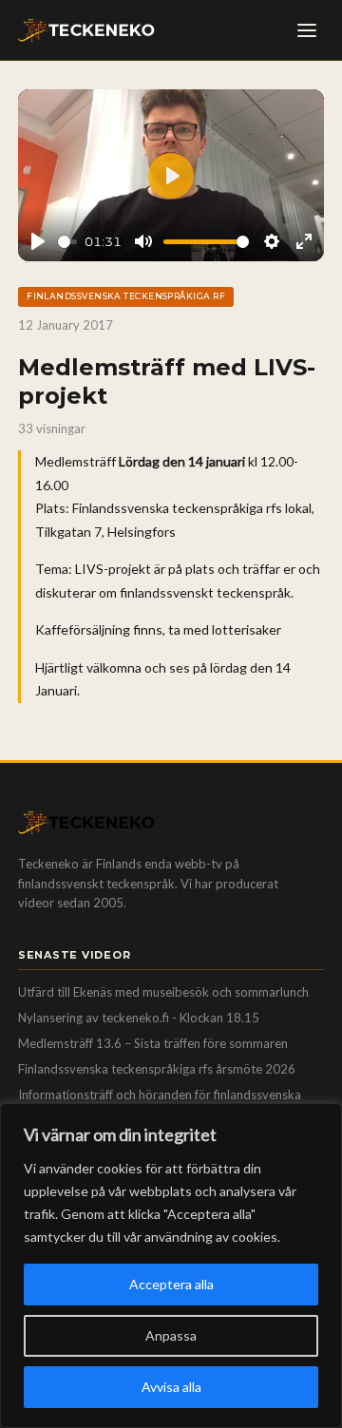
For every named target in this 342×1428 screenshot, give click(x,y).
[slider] (68, 242)
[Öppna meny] (307, 30)
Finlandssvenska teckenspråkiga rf (126, 296)
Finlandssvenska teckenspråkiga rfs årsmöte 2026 (156, 1068)
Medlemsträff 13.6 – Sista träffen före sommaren (153, 1043)
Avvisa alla (171, 1387)
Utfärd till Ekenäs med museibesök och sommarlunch (163, 992)
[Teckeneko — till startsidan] (86, 30)
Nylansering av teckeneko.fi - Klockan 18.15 (138, 1017)
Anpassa (171, 1335)
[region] (171, 1265)
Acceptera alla (171, 1284)
